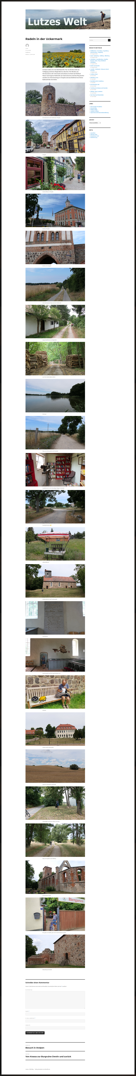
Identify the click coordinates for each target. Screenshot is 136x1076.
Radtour (27, 54)
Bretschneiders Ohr (94, 84)
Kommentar (29, 989)
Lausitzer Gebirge (94, 111)
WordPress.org (93, 137)
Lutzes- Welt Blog (30, 1069)
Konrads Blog (93, 108)
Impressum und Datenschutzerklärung (99, 112)
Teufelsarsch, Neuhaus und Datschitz (99, 88)
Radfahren (28, 52)
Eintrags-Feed (93, 134)
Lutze (27, 48)
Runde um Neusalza (95, 65)
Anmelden (92, 133)
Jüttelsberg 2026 (94, 77)
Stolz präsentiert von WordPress (42, 1069)
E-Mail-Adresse (30, 1018)
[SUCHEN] (109, 40)
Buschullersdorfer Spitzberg (97, 81)
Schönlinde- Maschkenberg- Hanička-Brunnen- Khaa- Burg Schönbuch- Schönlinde (99, 61)
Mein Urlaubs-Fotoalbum (96, 106)
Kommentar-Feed (94, 136)
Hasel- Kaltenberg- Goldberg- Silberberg (100, 55)
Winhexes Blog (93, 109)
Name (27, 1011)
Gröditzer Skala (94, 74)
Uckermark (32, 54)
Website (28, 1025)
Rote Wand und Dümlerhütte (97, 95)
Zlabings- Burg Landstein (96, 91)
